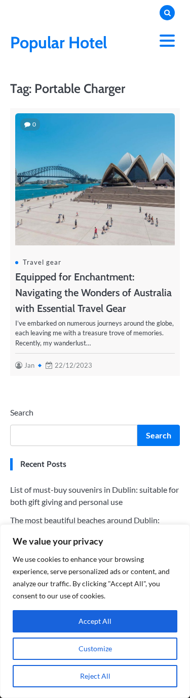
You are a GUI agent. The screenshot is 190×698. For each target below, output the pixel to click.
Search (21, 412)
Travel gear (42, 262)
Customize (95, 648)
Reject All (95, 676)
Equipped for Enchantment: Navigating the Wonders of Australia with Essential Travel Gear (93, 292)
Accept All (95, 621)
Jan (29, 365)
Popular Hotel (58, 42)
